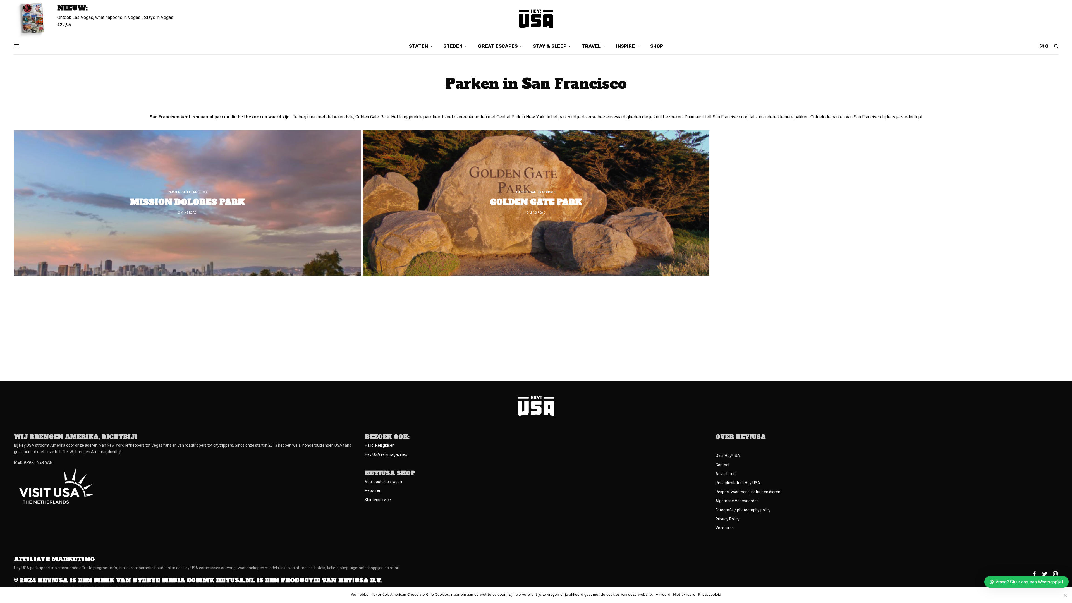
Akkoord (663, 594)
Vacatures (725, 528)
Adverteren (726, 474)
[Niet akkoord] (1065, 595)
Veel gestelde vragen (383, 481)
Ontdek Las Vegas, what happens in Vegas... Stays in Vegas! (116, 17)
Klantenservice (378, 499)
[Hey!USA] (536, 18)
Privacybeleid (709, 594)
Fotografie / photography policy (743, 510)
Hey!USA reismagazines (386, 454)
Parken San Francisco (187, 192)
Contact (722, 465)
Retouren (373, 490)
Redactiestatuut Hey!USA (738, 482)
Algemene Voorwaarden (737, 501)
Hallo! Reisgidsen (379, 445)
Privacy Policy (728, 519)
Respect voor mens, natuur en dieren (748, 492)
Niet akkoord (684, 594)
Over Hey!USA (728, 455)
